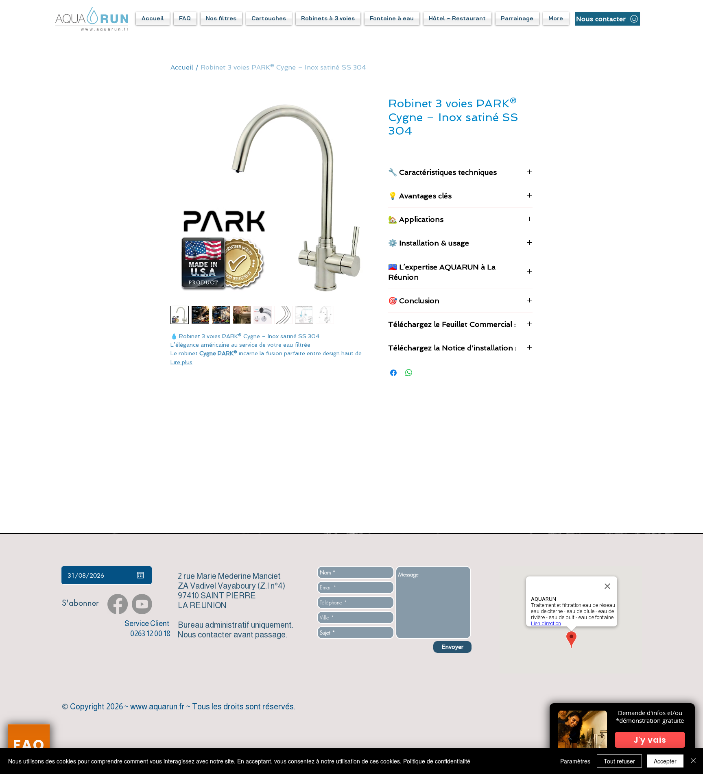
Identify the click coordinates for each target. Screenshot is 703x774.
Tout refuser (619, 761)
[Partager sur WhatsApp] (409, 373)
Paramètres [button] (575, 761)
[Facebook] (117, 604)
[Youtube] (142, 604)
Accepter (665, 761)
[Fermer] (693, 760)
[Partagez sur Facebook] (393, 373)
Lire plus (181, 362)
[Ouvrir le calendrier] (140, 575)
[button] (185, 18)
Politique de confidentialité (436, 761)
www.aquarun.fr (157, 706)
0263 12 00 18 (150, 634)
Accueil (181, 67)
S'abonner (80, 603)
